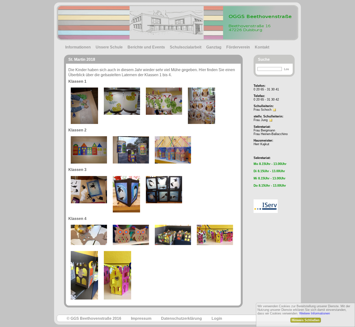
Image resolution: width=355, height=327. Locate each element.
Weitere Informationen (314, 313)
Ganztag (213, 47)
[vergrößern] (84, 106)
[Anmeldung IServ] (266, 198)
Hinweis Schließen (306, 320)
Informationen (78, 47)
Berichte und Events (146, 47)
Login (217, 318)
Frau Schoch (262, 109)
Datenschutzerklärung (181, 318)
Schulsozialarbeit (185, 47)
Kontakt (262, 47)
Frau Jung (261, 120)
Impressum (141, 318)
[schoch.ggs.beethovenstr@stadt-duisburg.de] (274, 106)
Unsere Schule (109, 47)
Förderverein (238, 47)
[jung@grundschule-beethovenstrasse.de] (271, 117)
